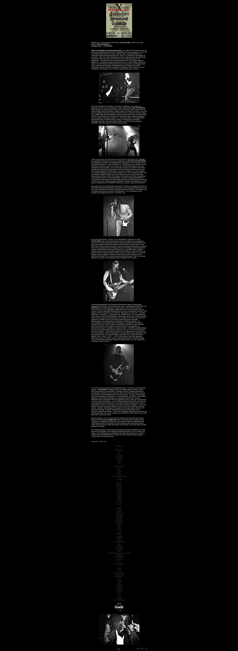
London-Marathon (108, 418)
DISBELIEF (95, 42)
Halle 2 (100, 46)
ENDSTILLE (115, 42)
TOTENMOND (105, 42)
